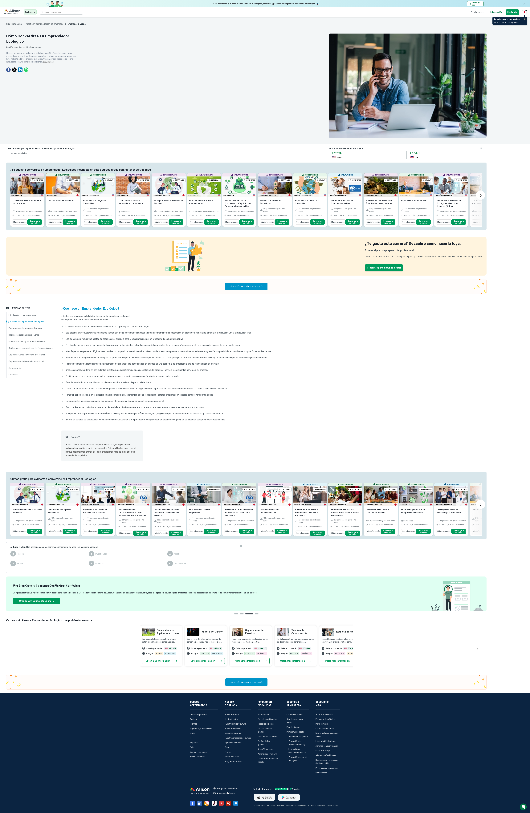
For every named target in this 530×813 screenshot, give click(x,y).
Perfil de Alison (322, 724)
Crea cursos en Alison (325, 728)
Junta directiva (231, 719)
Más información (19, 222)
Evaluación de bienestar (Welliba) (297, 743)
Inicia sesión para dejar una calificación (246, 286)
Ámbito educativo (198, 757)
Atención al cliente (226, 793)
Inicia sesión (496, 12)
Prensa (228, 752)
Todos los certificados (267, 719)
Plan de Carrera (293, 727)
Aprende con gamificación (327, 746)
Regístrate (512, 12)
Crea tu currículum (295, 714)
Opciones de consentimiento (297, 806)
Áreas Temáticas (265, 749)
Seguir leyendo (49, 62)
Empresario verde (77, 24)
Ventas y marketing (198, 752)
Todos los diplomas (266, 724)
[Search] (42, 12)
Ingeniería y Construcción (201, 728)
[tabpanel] (246, 593)
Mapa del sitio (333, 806)
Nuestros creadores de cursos (238, 738)
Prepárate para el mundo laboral (384, 267)
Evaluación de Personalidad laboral (297, 751)
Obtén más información (158, 661)
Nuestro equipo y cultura (235, 724)
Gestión (193, 719)
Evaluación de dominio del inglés (298, 759)
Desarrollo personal (198, 714)
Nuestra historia (232, 714)
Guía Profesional (14, 24)
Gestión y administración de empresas (44, 24)
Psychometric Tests (295, 732)
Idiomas (193, 724)
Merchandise (321, 773)
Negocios (194, 743)
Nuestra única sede (233, 728)
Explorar (29, 12)
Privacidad (271, 806)
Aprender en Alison (233, 743)
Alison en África (232, 757)
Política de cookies (318, 806)
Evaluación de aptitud (298, 736)
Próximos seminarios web (327, 768)
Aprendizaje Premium (267, 754)
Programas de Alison (234, 761)
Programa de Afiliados (325, 719)
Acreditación (263, 714)
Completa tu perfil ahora (31, 601)
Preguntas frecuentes (227, 788)
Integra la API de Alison (326, 741)
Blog (227, 747)
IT (191, 738)
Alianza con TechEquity (326, 755)
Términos (280, 806)
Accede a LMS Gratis (324, 714)
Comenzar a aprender (35, 222)
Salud (192, 747)
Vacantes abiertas (233, 733)
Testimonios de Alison (267, 736)
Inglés (192, 733)
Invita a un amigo (323, 751)
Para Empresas (477, 12)
